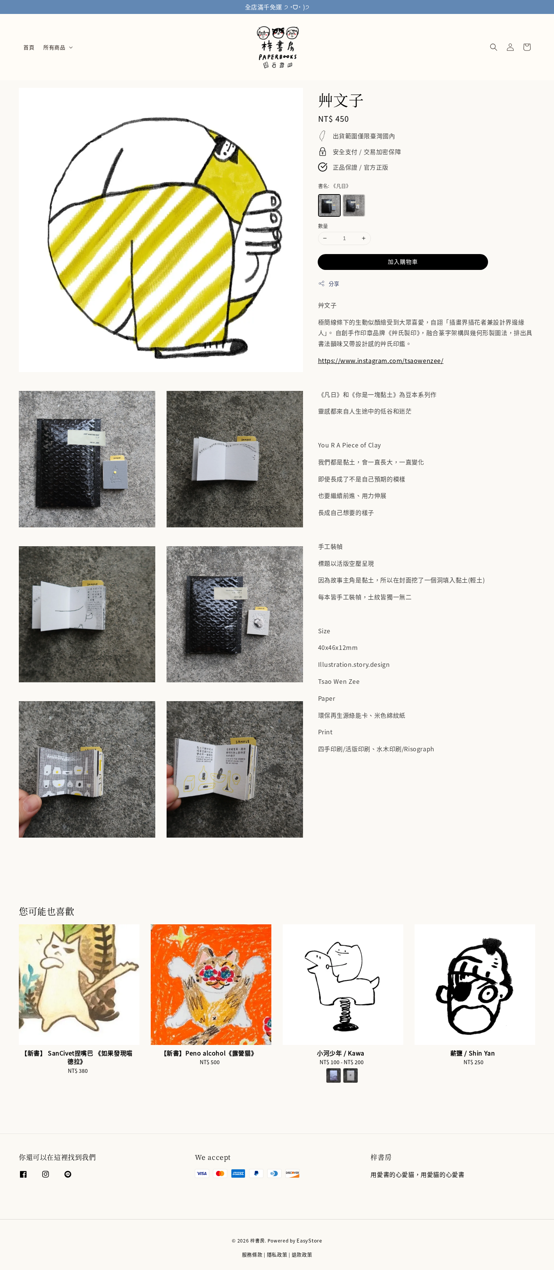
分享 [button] (334, 283)
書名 (334, 185)
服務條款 (252, 1254)
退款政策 (302, 1254)
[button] (493, 47)
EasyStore (309, 1240)
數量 (323, 225)
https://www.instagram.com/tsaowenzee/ (381, 360)
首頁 (28, 47)
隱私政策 (277, 1254)
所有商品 (54, 47)
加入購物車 (403, 261)
